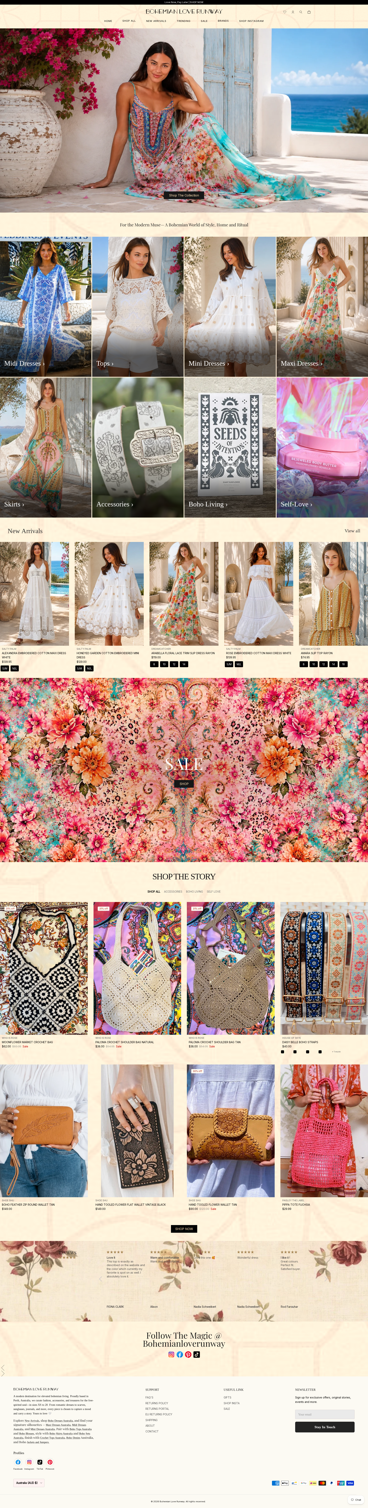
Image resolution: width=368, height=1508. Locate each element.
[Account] (292, 12)
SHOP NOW (196, 2)
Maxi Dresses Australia (58, 1425)
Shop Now (184, 1229)
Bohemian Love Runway (172, 1501)
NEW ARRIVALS (156, 20)
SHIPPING (151, 1420)
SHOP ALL (129, 20)
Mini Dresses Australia (42, 1429)
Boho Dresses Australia (60, 1420)
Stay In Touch (325, 1427)
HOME (108, 20)
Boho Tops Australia (81, 1429)
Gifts (227, 1397)
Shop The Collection (184, 195)
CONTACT (152, 1431)
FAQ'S (149, 1397)
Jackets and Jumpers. (38, 1442)
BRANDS (223, 20)
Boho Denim (73, 1437)
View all (352, 530)
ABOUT (150, 1425)
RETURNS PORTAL (157, 1408)
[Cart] (308, 12)
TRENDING (184, 20)
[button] (184, 1368)
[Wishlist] (284, 12)
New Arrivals (25, 531)
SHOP (184, 784)
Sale (227, 1408)
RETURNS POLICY (156, 1403)
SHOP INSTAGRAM (251, 20)
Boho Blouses (26, 1433)
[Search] (300, 12)
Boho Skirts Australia (61, 1433)
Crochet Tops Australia (52, 1437)
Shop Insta (232, 1403)
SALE (204, 20)
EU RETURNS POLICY (158, 1414)
